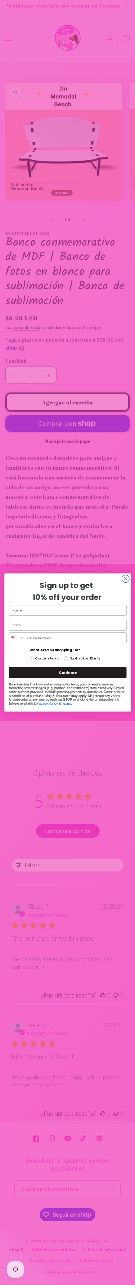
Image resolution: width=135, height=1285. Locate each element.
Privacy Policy (47, 703)
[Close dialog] (125, 579)
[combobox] (16, 638)
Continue (67, 672)
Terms (66, 703)
